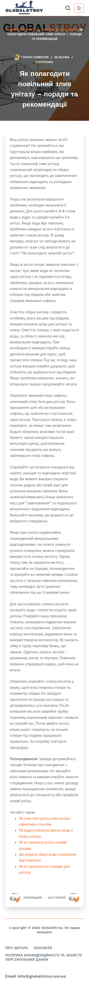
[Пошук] (67, 8)
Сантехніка (67, 29)
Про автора (16, 948)
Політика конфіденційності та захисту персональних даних (43, 957)
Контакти (43, 948)
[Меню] (79, 8)
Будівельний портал (22, 29)
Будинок (48, 29)
